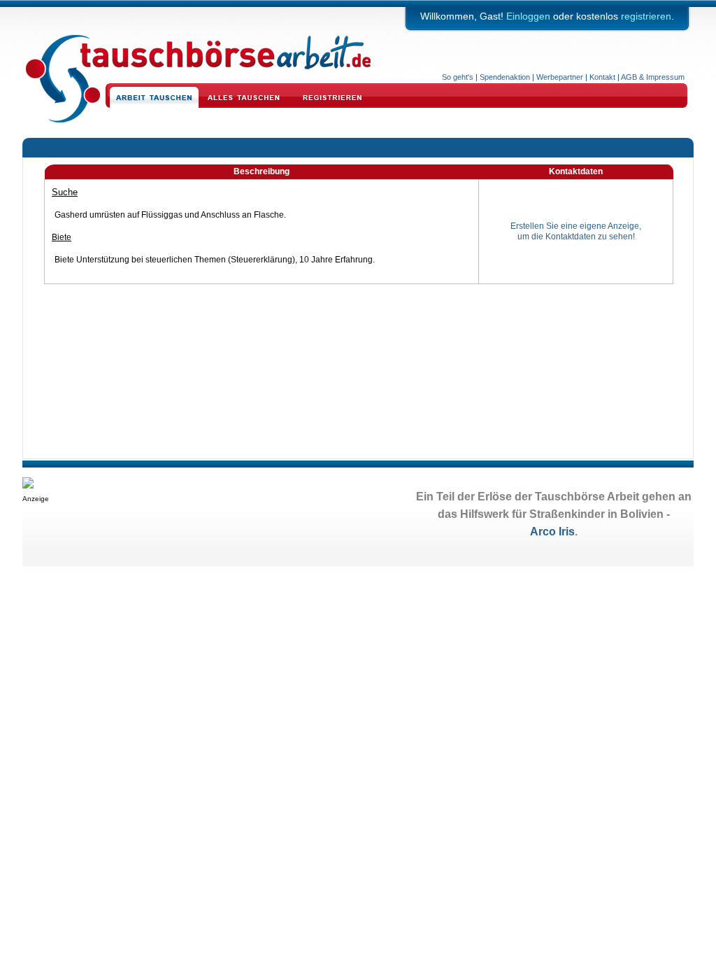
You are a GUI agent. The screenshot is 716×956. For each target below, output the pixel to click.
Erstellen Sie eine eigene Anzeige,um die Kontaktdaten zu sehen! (575, 231)
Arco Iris (552, 531)
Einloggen (528, 16)
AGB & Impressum (653, 77)
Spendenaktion (505, 77)
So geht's (457, 77)
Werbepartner (559, 77)
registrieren (646, 16)
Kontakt (602, 77)
